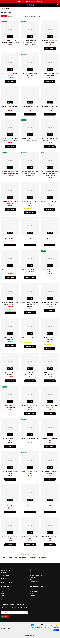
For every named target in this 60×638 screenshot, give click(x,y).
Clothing (3, 600)
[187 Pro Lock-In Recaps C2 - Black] (30, 460)
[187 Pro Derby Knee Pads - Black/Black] (10, 327)
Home (2, 8)
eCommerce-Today (5, 628)
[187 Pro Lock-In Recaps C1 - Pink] (30, 427)
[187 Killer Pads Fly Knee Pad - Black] (30, 191)
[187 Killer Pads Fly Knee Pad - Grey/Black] (50, 191)
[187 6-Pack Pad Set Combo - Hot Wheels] (10, 62)
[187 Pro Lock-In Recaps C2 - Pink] (50, 493)
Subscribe (5, 616)
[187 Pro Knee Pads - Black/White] (10, 362)
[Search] (4, 4)
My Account (33, 589)
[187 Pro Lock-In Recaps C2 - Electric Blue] (10, 493)
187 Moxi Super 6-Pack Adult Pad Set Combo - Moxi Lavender (30, 304)
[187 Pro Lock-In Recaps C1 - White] (10, 460)
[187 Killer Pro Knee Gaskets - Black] (50, 259)
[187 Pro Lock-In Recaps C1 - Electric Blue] (50, 395)
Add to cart (50, 48)
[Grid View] (9, 16)
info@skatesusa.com (10, 578)
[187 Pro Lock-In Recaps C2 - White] (50, 526)
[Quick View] (11, 36)
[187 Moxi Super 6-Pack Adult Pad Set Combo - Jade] (10, 292)
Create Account (34, 591)
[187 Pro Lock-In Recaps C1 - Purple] (50, 427)
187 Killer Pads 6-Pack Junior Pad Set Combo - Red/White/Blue (30, 173)
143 (34, 555)
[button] (27, 208)
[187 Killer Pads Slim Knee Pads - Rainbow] (50, 226)
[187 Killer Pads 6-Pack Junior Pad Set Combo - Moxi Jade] (10, 161)
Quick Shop (10, 81)
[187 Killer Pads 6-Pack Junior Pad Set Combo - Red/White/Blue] (30, 161)
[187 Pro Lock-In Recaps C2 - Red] (30, 526)
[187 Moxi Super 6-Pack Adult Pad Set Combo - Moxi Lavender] (30, 292)
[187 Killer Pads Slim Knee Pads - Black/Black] (30, 226)
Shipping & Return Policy (36, 575)
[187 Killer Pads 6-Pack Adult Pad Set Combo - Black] (10, 128)
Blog (31, 579)
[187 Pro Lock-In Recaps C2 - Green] (30, 493)
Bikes (2, 595)
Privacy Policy (33, 577)
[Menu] (1, 4)
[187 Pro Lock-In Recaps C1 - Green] (10, 427)
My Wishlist (33, 593)
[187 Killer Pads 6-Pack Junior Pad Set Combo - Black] (50, 128)
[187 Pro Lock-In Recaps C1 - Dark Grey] (30, 395)
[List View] (11, 16)
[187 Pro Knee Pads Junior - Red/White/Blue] (10, 395)
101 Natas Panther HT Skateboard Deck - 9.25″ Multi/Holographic (30, 42)
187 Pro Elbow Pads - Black (30, 337)
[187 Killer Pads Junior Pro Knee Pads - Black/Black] (10, 226)
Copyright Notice (34, 581)
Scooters (3, 593)
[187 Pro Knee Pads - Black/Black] (50, 327)
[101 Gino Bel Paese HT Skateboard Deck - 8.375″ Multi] (10, 29)
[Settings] (54, 4)
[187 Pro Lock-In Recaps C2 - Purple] (10, 526)
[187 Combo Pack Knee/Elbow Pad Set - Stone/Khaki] (50, 95)
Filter (4, 16)
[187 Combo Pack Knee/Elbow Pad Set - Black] (50, 62)
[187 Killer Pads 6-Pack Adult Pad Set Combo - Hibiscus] (30, 128)
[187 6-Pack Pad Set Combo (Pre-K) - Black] (50, 29)
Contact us (32, 595)
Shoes (2, 597)
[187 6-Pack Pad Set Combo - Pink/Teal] (30, 62)
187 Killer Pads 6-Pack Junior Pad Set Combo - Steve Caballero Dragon (50, 173)
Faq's (31, 570)
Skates (2, 591)
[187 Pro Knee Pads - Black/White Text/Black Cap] (30, 362)
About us (32, 573)
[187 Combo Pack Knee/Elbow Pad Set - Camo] (10, 95)
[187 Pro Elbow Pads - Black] (30, 327)
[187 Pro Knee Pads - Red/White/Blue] (50, 362)
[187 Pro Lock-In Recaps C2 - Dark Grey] (50, 460)
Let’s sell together (34, 597)
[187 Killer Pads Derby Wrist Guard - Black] (10, 191)
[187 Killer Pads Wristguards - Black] (10, 259)
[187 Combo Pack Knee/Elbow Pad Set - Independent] (30, 95)
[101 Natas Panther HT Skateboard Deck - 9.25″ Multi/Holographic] (30, 29)
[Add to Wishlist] (8, 36)
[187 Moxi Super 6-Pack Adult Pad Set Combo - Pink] (50, 292)
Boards (3, 589)
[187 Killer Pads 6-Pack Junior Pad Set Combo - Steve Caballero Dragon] (50, 161)
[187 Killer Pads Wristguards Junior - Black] (30, 259)
